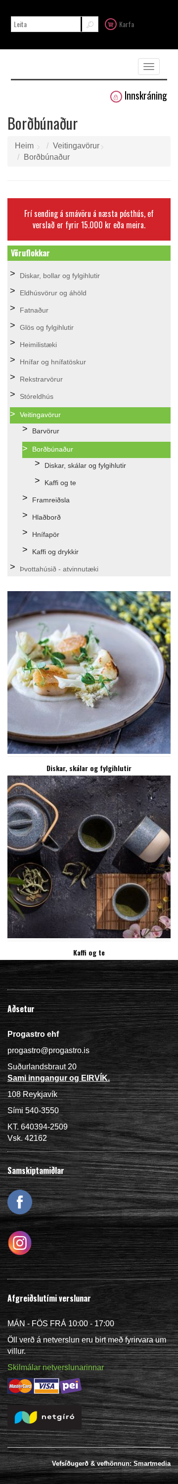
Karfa (126, 24)
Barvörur (45, 431)
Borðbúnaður (47, 157)
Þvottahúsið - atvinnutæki (59, 569)
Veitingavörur (76, 145)
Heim (24, 145)
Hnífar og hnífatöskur (53, 362)
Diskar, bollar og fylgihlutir (60, 276)
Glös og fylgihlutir (47, 327)
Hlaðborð (46, 517)
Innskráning (146, 95)
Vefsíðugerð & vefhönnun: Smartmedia (111, 1463)
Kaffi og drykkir (55, 552)
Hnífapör (45, 534)
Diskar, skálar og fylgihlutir (85, 465)
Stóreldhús (36, 396)
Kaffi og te (60, 483)
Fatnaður (34, 310)
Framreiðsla (51, 500)
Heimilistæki (38, 345)
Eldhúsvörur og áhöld (53, 293)
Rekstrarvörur (41, 379)
